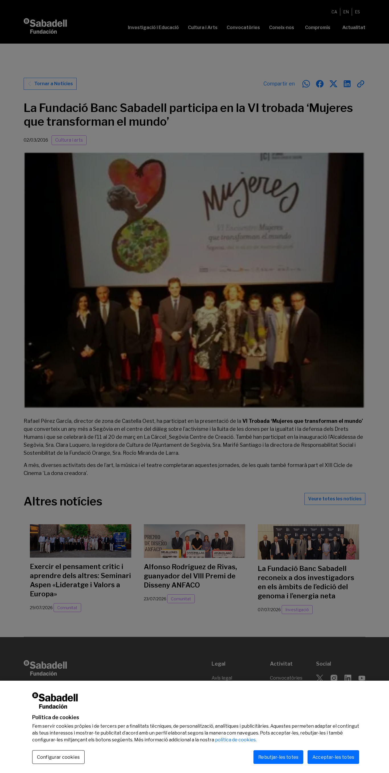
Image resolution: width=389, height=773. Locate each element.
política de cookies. (236, 740)
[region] (194, 727)
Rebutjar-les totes (278, 757)
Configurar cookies (58, 757)
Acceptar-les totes (333, 757)
